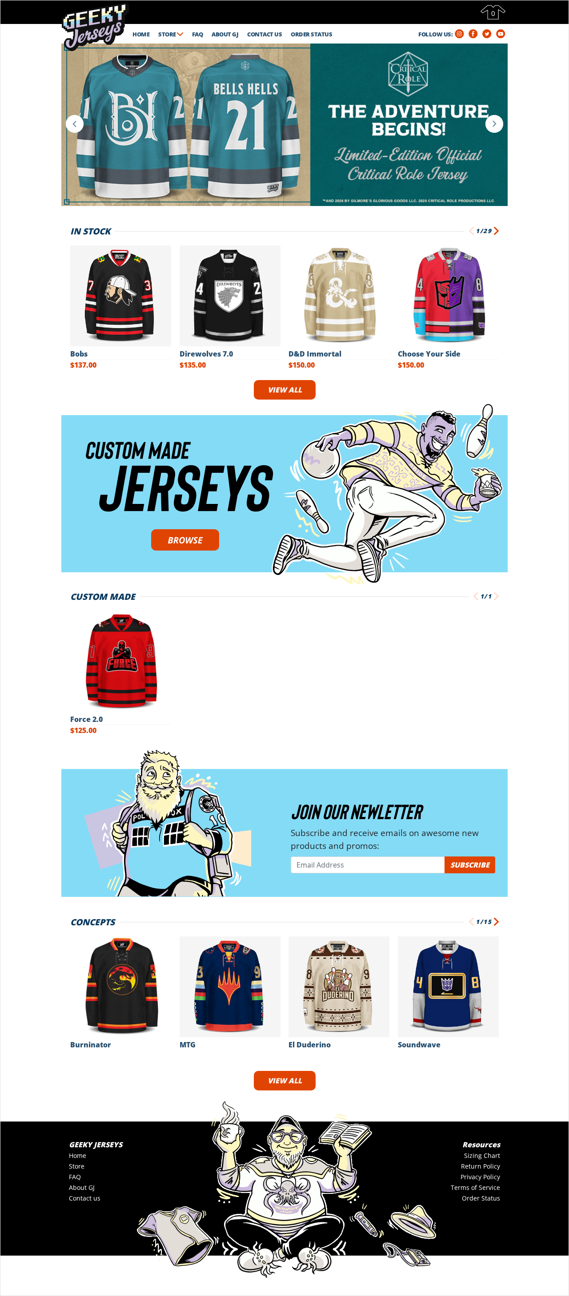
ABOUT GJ (225, 34)
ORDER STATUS (311, 34)
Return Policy (480, 1166)
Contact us (84, 1198)
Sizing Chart (482, 1155)
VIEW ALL (285, 390)
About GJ (82, 1187)
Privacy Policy (480, 1177)
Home (77, 1155)
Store (76, 1166)
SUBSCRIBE (469, 865)
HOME (140, 34)
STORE (167, 34)
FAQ (197, 34)
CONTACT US (264, 34)
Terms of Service (475, 1187)
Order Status (481, 1198)
